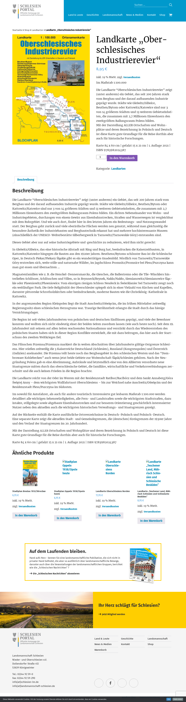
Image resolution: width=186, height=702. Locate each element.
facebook (110, 683)
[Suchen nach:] (151, 5)
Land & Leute (75, 14)
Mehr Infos (178, 699)
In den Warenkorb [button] (26, 515)
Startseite (17, 30)
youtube (133, 683)
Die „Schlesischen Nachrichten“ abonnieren (56, 573)
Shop (162, 14)
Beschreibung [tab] (25, 179)
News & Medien (134, 14)
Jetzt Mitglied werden (113, 614)
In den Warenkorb (122, 158)
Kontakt (151, 14)
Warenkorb (170, 15)
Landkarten (37, 30)
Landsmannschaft (112, 14)
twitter (98, 683)
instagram (122, 683)
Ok (169, 699)
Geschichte (93, 14)
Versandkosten (131, 77)
